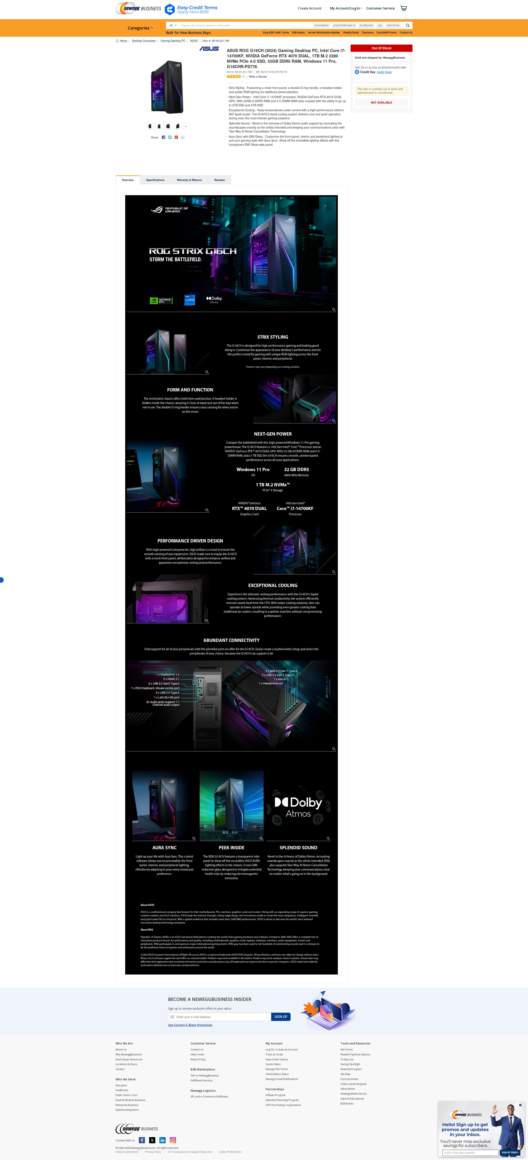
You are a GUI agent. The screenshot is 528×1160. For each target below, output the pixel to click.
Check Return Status (277, 1074)
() (243, 76)
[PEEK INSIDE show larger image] (232, 806)
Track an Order (274, 1054)
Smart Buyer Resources (129, 1059)
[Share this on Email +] (182, 137)
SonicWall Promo (387, 32)
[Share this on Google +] (176, 137)
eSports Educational (352, 1098)
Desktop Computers (144, 41)
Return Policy (198, 1059)
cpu (380, 25)
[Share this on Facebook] (163, 137)
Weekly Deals (351, 32)
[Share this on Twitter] (170, 137)
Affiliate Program (275, 1095)
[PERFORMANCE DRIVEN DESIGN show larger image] (295, 550)
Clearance (368, 32)
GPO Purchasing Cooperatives (283, 1105)
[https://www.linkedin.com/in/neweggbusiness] (162, 1140)
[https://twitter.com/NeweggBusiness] (152, 1140)
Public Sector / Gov (126, 1095)
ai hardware (322, 25)
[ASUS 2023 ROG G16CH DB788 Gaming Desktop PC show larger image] (231, 254)
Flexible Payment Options (355, 1054)
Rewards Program (351, 1069)
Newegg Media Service (354, 1093)
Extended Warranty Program (282, 1100)
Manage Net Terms (277, 1069)
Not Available (381, 102)
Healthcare (122, 1090)
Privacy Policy (153, 1152)
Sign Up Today (510, 1152)
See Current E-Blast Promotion (190, 1025)
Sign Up (281, 1016)
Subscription (348, 1088)
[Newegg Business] (137, 1129)
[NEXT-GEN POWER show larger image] (168, 475)
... (186, 126)
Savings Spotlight (350, 1064)
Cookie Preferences (229, 1152)
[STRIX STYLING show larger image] (168, 350)
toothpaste (366, 25)
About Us (121, 1049)
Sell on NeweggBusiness (205, 1075)
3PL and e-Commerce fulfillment (209, 1096)
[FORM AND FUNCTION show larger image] (295, 398)
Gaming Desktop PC (173, 41)
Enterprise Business (127, 1105)
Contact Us (406, 32)
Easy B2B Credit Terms (276, 32)
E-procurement (349, 1079)
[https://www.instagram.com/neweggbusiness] (173, 1140)
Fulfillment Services (202, 1080)
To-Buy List (347, 1059)
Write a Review (258, 76)
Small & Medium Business (130, 1100)
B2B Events (298, 32)
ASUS (194, 41)
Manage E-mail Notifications (282, 1079)
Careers (120, 1069)
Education (121, 1085)
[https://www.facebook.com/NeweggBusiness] (142, 1140)
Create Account (310, 8)
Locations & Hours (126, 1064)
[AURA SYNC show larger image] (164, 806)
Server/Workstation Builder (324, 32)
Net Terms (347, 1049)
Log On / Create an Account (282, 1049)
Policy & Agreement (127, 1152)
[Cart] (403, 8)
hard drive (393, 25)
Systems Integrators (127, 1110)
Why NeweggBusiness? (129, 1054)
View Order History (277, 1059)
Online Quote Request (353, 1084)
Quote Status (273, 1064)
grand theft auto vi (344, 25)
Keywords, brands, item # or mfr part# (205, 25)
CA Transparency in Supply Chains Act (190, 1152)
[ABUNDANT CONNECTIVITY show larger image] (231, 705)
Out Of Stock (381, 48)
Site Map (345, 1074)
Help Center (198, 1054)
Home (123, 41)
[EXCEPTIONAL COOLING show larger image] (168, 598)
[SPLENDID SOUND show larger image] (299, 806)
